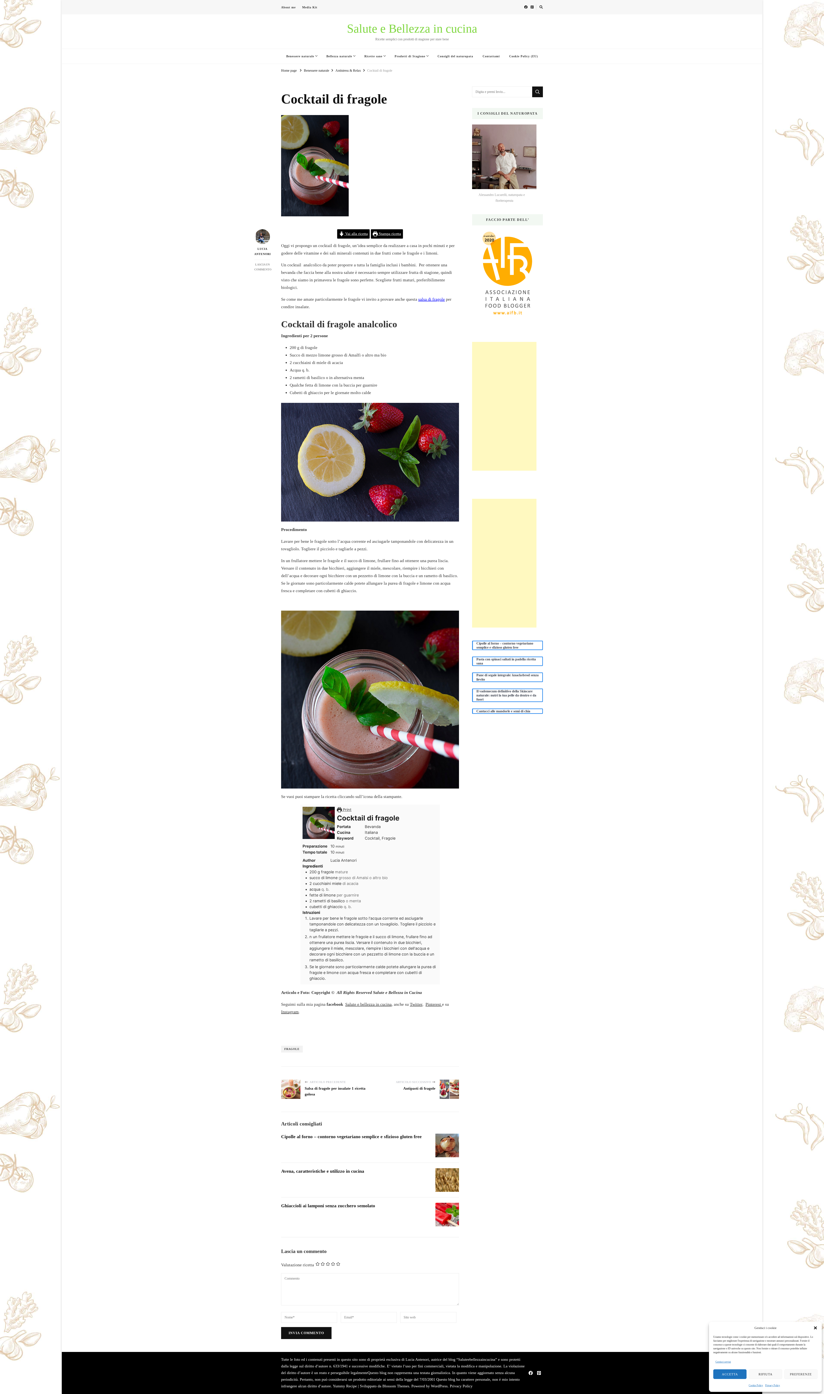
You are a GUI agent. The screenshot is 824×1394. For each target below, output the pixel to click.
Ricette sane (373, 56)
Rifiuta (765, 1374)
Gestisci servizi (723, 1361)
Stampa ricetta (389, 234)
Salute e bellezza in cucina (368, 1004)
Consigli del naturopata (455, 56)
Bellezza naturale (339, 56)
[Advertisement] (504, 406)
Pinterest (434, 1004)
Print (346, 809)
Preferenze (801, 1374)
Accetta (730, 1374)
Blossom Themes (395, 1386)
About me (288, 7)
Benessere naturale (300, 56)
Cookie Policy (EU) (523, 56)
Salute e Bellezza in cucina (412, 28)
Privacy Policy (772, 1385)
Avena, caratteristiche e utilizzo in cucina (322, 1171)
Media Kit (309, 7)
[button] (815, 1328)
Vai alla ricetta (356, 234)
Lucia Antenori (262, 251)
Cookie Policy (756, 1385)
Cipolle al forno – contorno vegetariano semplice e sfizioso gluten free (351, 1136)
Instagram (290, 1011)
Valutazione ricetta (297, 1264)
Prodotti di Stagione (410, 56)
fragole (292, 1049)
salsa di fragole (431, 299)
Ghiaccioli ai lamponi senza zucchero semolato (328, 1205)
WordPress (439, 1386)
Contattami (491, 56)
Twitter (416, 1004)
